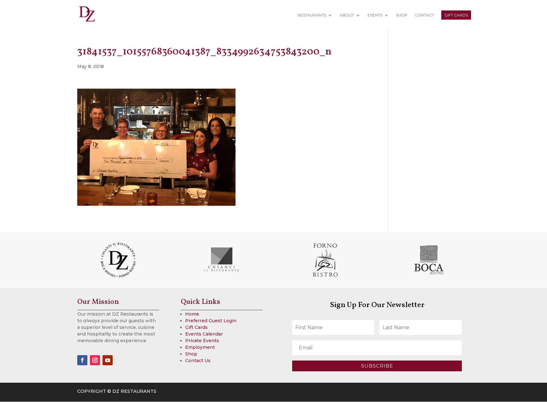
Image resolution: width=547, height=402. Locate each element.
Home (192, 314)
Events (375, 15)
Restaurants (312, 15)
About (347, 15)
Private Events (202, 340)
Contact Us (198, 360)
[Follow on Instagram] (95, 360)
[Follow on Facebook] (82, 360)
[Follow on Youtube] (108, 360)
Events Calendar (204, 334)
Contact (424, 15)
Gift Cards (456, 15)
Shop (401, 15)
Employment (200, 347)
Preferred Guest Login (210, 320)
